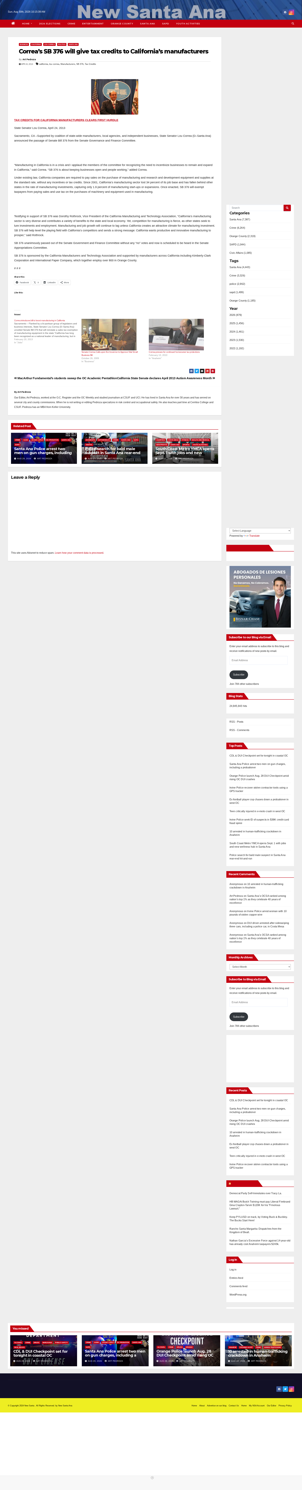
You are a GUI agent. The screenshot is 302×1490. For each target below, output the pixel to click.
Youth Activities (188, 23)
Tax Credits (90, 64)
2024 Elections (50, 23)
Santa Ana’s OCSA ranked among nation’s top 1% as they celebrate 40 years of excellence (257, 899)
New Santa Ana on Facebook (248, 548)
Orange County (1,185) (242, 300)
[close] (152, 1477)
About (202, 1405)
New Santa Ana (65, 1405)
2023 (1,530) (236, 340)
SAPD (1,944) (237, 244)
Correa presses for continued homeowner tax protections (174, 352)
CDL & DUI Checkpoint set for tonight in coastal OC (258, 755)
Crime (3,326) (237, 275)
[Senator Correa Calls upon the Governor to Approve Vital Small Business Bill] (113, 334)
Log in (233, 1269)
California (36, 44)
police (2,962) (237, 284)
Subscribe (238, 674)
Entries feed (236, 1278)
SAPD (165, 23)
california (43, 64)
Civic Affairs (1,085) (240, 253)
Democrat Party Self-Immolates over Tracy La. (255, 1193)
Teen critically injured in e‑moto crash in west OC (257, 811)
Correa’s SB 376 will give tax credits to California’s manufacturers (113, 51)
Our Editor (271, 1405)
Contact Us (234, 1405)
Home (26, 23)
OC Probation (52, 440)
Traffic (89, 445)
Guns (25, 440)
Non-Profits (161, 445)
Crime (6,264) (237, 227)
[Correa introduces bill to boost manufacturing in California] (47, 331)
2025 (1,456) (236, 323)
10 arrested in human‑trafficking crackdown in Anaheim (258, 1353)
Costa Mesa (173, 440)
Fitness (185, 440)
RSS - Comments (239, 730)
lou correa (54, 64)
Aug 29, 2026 (24, 459)
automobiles (104, 440)
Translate (254, 535)
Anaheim (232, 1347)
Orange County (122, 23)
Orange (189, 1347)
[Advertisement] (255, 1057)
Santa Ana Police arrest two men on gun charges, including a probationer (43, 452)
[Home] (13, 24)
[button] (293, 23)
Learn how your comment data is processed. (79, 552)
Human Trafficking (272, 1347)
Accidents (90, 440)
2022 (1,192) (236, 348)
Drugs (36, 1342)
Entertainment (93, 23)
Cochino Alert (246, 1347)
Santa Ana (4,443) (239, 267)
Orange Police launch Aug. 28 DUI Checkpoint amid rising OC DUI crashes (185, 1355)
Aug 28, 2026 (166, 1361)
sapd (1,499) (236, 292)
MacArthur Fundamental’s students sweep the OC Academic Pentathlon (67, 378)
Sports (186, 445)
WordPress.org (238, 1294)
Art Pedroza (29, 59)
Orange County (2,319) (242, 236)
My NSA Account (257, 1405)
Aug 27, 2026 (95, 459)
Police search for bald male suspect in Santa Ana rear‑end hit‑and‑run (112, 452)
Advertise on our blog (216, 1405)
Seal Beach (19, 1347)
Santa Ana (147, 23)
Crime (71, 23)
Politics (61, 44)
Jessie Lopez (37, 440)
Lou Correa (49, 44)
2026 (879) (235, 315)
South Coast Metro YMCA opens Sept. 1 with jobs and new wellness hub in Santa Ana (184, 452)
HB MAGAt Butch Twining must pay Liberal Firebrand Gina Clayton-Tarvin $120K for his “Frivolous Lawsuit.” (259, 1205)
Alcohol (18, 1342)
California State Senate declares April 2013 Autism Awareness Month (165, 378)
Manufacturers (68, 64)
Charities (160, 440)
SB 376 (80, 64)
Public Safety (61, 1342)
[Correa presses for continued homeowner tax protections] (181, 334)
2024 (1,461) (236, 331)
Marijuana (47, 1342)
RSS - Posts (236, 721)
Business (24, 44)
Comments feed (238, 1286)
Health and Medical (200, 440)
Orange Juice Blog (244, 1183)
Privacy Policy (285, 1405)
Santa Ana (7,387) (239, 219)
